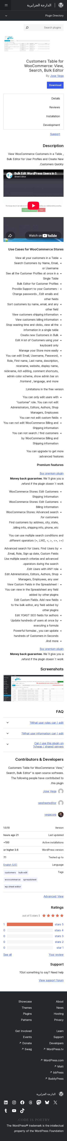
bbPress (57, 1072)
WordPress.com (52, 1060)
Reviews (54, 107)
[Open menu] (5, 5)
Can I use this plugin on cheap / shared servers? (48, 745)
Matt (59, 1066)
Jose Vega (57, 75)
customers (10, 872)
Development (51, 125)
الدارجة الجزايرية (45, 1094)
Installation (53, 116)
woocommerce (12, 879)
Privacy (59, 1020)
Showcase (25, 1001)
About (60, 1001)
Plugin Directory (54, 15)
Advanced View (54, 896)
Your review (56, 954)
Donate (25, 1043)
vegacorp (50, 814)
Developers (56, 1043)
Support (55, 134)
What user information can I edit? (42, 733)
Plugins (27, 1013)
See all (7, 954)
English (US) (10, 864)
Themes (27, 1007)
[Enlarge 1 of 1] (59, 679)
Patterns (26, 1020)
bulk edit (23, 872)
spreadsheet (29, 879)
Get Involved (23, 1031)
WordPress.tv (53, 1049)
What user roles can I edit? (47, 722)
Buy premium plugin (52, 473)
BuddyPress (54, 1078)
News (60, 1007)
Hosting (59, 1013)
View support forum (51, 980)
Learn (60, 1031)
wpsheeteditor (47, 803)
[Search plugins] (27, 27)
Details (55, 98)
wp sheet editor (13, 886)
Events (27, 1037)
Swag (26, 1049)
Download (55, 85)
